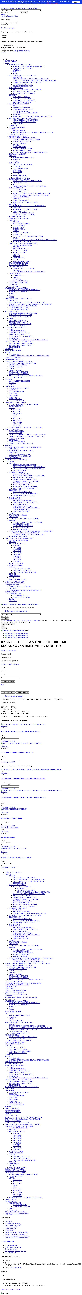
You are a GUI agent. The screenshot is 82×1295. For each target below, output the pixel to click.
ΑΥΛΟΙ (15, 106)
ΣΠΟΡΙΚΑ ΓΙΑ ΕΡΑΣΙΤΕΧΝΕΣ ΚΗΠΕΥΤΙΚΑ (28, 468)
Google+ (18, 692)
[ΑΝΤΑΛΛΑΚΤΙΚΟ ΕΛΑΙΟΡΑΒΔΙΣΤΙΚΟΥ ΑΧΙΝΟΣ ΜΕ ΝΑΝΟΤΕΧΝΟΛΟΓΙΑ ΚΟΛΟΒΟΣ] (31, 769)
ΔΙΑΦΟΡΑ (12, 204)
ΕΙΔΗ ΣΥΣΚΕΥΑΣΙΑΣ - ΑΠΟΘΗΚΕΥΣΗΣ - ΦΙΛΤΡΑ (22, 1124)
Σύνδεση (3, 52)
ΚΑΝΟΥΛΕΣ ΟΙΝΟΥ (20, 250)
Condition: (4, 657)
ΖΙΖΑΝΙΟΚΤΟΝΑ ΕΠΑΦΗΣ (22, 492)
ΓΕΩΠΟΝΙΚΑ (13, 220)
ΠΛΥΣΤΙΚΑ (13, 125)
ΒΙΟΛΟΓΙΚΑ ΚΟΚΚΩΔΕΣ (26, 890)
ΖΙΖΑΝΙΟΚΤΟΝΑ (19, 225)
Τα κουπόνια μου (10, 1252)
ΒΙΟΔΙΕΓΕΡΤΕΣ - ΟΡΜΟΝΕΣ (23, 477)
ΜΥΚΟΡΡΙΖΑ (17, 234)
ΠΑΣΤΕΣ (16, 231)
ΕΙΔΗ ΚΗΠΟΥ (14, 163)
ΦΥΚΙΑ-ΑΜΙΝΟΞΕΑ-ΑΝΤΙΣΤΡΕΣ (24, 479)
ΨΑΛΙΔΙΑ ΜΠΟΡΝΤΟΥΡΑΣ (22, 148)
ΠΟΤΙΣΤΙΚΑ (17, 166)
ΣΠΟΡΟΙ (16, 222)
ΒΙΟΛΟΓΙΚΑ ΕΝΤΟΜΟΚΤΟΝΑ (24, 501)
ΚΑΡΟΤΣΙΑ (17, 170)
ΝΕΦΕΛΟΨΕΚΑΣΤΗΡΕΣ (21, 107)
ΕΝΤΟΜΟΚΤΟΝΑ (19, 211)
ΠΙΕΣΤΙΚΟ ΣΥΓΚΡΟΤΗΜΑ (18, 281)
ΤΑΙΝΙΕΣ (16, 254)
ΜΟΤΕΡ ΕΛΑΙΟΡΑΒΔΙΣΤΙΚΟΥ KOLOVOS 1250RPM (16, 857)
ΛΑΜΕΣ (15, 72)
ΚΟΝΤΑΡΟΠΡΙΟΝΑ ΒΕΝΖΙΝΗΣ (24, 93)
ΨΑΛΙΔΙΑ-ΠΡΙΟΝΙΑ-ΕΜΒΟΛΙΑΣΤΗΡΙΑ (22, 138)
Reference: (4, 654)
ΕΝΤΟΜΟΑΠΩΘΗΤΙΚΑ (21, 511)
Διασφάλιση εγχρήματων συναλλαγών (17, 1236)
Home (7, 63)
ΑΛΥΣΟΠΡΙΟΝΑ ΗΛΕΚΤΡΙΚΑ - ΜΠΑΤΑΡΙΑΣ (28, 66)
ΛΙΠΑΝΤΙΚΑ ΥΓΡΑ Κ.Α (17, 216)
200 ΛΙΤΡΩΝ (17, 549)
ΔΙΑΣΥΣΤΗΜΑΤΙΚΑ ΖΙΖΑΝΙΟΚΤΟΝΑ (26, 493)
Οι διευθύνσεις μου (11, 1249)
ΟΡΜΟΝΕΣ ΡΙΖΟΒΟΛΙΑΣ (22, 232)
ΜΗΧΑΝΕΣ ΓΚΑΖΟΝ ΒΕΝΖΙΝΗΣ (24, 122)
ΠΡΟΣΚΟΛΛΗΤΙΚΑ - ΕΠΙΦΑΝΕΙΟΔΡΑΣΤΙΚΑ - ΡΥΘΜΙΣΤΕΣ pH (35, 240)
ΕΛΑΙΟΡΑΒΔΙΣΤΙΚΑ (20, 182)
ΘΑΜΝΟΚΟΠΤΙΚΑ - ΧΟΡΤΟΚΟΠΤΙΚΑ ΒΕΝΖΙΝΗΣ (31, 79)
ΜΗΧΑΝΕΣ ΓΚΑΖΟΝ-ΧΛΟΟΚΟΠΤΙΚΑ (23, 118)
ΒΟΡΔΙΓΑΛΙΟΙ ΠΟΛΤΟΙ (21, 527)
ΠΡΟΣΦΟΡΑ (13, 284)
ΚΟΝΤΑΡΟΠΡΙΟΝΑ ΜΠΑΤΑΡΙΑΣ (24, 91)
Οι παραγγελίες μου (11, 1245)
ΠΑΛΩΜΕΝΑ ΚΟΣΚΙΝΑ (21, 597)
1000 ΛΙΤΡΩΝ (17, 554)
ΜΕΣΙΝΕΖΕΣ (17, 77)
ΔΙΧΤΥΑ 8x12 (17, 411)
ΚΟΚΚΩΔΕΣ (21, 888)
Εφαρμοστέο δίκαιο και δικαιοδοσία (16, 1232)
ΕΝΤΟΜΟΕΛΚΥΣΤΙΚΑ (21, 510)
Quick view (4, 726)
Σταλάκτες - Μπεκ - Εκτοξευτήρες (24, 268)
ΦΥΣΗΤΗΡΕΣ (17, 172)
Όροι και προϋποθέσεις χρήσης (15, 1234)
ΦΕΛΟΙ (15, 259)
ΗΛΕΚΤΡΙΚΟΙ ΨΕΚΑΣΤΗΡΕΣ (23, 109)
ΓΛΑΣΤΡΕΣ (17, 173)
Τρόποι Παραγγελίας (11, 1227)
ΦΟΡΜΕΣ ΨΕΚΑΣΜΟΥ (21, 200)
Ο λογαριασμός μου (7, 1241)
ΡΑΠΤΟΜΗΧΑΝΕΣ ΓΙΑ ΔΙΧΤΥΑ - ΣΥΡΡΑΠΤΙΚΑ (30, 186)
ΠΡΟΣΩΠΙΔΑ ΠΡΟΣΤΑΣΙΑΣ (22, 84)
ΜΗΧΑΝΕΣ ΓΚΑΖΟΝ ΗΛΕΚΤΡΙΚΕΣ (25, 120)
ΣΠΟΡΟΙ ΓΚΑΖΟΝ (19, 470)
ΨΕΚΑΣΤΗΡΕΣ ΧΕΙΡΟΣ (21, 111)
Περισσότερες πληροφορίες (13, 696)
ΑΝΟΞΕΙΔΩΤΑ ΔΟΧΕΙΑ (21, 249)
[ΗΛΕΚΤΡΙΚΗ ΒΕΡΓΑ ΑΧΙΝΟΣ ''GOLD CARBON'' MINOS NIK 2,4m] (23, 724)
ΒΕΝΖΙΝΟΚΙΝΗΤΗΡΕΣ (17, 127)
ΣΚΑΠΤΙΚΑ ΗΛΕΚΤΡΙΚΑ (22, 102)
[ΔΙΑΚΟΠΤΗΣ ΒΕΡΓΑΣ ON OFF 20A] (14, 809)
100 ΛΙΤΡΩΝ (17, 547)
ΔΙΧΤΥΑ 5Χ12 (17, 418)
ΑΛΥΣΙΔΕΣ (16, 70)
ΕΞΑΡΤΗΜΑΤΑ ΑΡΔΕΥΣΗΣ (14, 992)
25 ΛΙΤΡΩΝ (17, 558)
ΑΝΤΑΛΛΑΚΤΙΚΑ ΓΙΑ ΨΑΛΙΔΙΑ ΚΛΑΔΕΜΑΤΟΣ (30, 152)
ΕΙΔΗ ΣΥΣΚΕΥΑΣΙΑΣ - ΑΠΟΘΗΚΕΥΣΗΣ (23, 243)
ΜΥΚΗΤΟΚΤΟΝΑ (19, 227)
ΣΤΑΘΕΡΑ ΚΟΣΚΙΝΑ (20, 595)
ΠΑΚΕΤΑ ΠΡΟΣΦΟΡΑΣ (17, 134)
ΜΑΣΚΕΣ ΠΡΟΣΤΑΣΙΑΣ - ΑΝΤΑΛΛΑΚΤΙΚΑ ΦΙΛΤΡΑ (31, 193)
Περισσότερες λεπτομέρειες (10, 664)
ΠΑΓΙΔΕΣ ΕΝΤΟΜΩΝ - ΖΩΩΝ (23, 213)
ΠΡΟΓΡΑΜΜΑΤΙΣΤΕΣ (20, 168)
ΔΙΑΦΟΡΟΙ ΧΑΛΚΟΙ (20, 529)
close (76, 2)
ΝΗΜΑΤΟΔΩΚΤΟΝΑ (20, 504)
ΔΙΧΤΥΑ (16, 184)
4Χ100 (15, 415)
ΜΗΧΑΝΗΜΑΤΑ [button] (11, 999)
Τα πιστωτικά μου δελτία (13, 1247)
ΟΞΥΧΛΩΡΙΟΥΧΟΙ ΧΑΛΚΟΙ (23, 526)
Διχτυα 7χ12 (17, 420)
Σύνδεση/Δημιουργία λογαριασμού (16, 611)
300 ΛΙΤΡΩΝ (17, 551)
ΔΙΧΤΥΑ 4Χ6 (17, 422)
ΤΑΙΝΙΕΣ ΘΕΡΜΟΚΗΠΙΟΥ (22, 570)
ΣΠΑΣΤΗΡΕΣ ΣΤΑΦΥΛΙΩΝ (18, 136)
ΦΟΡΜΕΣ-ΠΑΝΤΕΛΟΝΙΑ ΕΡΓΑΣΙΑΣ (25, 202)
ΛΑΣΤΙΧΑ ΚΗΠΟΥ (19, 175)
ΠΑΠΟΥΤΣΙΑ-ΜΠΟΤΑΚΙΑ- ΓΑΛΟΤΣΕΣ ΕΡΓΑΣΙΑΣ (30, 195)
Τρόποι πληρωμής (10, 1229)
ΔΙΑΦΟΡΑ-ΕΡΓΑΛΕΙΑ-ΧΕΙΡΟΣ (23, 157)
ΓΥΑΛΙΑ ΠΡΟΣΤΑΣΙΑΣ (21, 197)
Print (2, 685)
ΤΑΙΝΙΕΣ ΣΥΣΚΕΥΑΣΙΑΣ (21, 568)
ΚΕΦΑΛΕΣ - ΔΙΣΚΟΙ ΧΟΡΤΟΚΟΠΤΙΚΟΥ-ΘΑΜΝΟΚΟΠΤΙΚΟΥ (34, 81)
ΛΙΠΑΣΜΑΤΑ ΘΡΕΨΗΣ (21, 484)
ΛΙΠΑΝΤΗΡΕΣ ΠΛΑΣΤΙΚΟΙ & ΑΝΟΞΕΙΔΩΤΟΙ (29, 272)
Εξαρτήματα (16, 270)
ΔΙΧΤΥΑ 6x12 (17, 409)
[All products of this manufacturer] (8, 650)
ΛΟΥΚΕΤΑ (16, 159)
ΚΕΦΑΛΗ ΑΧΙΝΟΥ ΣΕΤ (8, 837)
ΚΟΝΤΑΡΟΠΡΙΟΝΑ (16, 88)
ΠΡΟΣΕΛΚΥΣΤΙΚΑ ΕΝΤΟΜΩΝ (24, 215)
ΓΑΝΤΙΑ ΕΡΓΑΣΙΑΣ (19, 191)
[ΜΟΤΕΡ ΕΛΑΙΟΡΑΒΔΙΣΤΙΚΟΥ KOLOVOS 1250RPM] (14, 848)
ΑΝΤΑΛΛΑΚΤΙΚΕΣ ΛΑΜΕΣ (23, 150)
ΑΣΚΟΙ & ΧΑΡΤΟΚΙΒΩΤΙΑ (22, 245)
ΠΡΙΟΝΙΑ (16, 145)
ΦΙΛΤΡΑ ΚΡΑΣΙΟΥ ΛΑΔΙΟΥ (18, 265)
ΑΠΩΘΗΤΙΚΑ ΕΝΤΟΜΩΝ (22, 241)
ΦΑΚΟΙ (15, 161)
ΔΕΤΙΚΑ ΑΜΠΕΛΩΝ (20, 252)
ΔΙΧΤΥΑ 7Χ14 (17, 426)
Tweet (3, 692)
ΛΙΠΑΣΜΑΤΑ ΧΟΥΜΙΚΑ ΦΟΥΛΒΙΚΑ (26, 481)
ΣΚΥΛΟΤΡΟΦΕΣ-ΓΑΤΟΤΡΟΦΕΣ (20, 218)
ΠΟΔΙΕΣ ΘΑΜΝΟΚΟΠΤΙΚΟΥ (23, 86)
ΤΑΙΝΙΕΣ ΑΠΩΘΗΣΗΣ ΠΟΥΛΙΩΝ (24, 572)
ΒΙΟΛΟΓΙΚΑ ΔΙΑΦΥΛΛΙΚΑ (22, 483)
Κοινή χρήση (10, 692)
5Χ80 (14, 417)
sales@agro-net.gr (15, 1267)
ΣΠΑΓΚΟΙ (16, 256)
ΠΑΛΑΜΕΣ (17, 279)
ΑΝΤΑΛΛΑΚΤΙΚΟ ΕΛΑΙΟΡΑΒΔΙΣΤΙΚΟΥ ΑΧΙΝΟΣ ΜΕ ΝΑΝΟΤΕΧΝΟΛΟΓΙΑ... (23, 779)
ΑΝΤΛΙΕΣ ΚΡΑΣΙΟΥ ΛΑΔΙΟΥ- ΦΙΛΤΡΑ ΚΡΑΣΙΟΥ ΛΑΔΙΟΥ (33, 132)
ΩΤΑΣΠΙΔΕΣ (17, 198)
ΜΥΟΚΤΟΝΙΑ (18, 207)
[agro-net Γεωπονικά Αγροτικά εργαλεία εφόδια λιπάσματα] (20, 8)
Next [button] (3, 626)
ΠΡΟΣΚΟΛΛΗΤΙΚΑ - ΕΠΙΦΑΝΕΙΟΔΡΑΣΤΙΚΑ (29, 535)
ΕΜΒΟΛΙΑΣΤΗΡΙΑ (19, 147)
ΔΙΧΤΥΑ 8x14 (17, 413)
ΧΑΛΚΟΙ (16, 238)
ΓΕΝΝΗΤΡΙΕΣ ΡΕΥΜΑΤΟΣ (18, 283)
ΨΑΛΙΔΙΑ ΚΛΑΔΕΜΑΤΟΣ (22, 141)
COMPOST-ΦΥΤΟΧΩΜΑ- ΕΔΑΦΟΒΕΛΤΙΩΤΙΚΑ (33, 892)
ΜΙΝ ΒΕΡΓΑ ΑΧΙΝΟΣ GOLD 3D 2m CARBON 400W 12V (17, 752)
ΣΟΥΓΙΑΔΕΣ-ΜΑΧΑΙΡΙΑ (17, 154)
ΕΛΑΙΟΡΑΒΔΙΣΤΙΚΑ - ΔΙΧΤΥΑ (19, 179)
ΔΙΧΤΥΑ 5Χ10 (17, 424)
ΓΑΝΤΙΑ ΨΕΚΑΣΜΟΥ (20, 190)
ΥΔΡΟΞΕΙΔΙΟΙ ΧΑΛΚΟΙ (21, 524)
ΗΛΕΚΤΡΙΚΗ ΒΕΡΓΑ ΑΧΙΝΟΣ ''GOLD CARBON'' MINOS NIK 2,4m (20, 731)
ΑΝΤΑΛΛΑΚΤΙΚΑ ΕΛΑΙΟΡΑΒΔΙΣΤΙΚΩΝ (27, 181)
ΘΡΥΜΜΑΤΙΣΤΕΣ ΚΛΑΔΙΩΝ (19, 263)
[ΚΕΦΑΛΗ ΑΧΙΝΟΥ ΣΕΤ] (10, 828)
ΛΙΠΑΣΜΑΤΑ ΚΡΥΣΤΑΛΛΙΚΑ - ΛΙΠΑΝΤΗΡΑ (29, 476)
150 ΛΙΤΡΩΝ (17, 560)
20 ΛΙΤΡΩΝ (17, 556)
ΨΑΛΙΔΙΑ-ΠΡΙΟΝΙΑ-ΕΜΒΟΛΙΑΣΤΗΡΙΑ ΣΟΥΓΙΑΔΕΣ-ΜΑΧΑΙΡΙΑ (27, 963)
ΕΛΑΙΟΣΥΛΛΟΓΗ (15, 274)
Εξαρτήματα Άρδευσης (16, 266)
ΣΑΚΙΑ (15, 277)
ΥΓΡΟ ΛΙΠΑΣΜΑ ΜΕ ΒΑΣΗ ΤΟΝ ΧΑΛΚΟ (27, 522)
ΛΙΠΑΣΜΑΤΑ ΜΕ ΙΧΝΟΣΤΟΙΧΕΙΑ (25, 486)
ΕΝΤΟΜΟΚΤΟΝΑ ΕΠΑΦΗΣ (22, 506)
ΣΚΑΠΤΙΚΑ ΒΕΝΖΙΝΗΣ (21, 97)
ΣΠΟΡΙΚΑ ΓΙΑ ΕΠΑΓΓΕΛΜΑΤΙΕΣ (24, 465)
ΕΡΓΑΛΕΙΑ (12, 156)
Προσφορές (8, 1221)
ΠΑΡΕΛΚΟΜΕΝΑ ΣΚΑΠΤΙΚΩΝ (24, 100)
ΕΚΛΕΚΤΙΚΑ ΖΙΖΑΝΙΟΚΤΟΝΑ (24, 495)
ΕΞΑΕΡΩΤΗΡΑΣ (18, 123)
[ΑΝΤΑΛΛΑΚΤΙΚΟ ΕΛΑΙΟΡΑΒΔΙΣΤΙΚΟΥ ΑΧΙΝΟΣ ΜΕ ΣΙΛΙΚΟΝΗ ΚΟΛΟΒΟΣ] (31, 790)
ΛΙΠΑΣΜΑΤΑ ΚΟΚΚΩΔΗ (22, 474)
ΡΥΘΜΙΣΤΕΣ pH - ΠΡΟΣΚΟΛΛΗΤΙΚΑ (26, 533)
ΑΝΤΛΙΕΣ (12, 129)
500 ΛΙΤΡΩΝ (17, 552)
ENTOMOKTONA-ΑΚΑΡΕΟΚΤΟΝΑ (25, 502)
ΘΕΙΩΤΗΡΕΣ (17, 114)
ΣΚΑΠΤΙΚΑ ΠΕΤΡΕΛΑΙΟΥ (22, 98)
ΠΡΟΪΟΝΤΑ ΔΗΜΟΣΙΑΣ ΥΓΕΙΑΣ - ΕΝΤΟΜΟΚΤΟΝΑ (27, 206)
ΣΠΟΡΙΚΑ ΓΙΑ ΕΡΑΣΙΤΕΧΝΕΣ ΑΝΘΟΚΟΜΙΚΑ (29, 467)
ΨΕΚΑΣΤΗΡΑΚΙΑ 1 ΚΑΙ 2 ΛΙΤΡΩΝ (25, 113)
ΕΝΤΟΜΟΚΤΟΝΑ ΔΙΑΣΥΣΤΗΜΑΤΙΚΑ (26, 508)
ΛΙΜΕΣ (15, 73)
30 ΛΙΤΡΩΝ (17, 561)
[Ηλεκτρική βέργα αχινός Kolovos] (12, 630)
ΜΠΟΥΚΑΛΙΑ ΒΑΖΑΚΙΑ (22, 261)
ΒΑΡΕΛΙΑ (16, 247)
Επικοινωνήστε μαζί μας (12, 1223)
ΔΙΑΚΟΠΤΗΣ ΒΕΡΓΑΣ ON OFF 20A (11, 818)
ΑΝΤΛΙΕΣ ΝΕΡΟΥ (19, 131)
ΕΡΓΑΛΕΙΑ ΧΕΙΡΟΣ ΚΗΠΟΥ (23, 165)
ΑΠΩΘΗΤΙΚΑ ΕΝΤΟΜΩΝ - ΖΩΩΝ (25, 209)
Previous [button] (4, 628)
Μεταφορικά (9, 1230)
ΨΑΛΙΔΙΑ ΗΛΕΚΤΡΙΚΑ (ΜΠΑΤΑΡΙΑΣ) (26, 140)
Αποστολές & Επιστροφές (13, 1225)
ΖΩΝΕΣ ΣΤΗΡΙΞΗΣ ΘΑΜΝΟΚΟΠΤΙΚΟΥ (27, 82)
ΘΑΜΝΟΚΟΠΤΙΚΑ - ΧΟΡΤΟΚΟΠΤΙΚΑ (22, 75)
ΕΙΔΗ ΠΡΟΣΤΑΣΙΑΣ (16, 188)
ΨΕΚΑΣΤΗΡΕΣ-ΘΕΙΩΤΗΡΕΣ (19, 104)
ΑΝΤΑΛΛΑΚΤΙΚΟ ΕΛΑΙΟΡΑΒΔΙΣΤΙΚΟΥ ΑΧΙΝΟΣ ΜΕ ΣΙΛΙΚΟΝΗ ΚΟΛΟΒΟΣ (23, 797)
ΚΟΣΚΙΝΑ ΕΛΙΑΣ (19, 275)
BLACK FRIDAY (11, 61)
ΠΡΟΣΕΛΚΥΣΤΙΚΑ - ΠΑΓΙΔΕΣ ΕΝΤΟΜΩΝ (28, 236)
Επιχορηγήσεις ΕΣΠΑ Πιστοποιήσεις (16, 1214)
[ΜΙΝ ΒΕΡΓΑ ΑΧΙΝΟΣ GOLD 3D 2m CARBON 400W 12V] (21, 743)
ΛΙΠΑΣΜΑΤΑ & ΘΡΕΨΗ (21, 224)
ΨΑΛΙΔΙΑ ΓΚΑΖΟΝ (20, 143)
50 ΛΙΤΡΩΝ (17, 545)
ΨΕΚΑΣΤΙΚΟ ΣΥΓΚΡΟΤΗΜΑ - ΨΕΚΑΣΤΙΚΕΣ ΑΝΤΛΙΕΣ (32, 116)
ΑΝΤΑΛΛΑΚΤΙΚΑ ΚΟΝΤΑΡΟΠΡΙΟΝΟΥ (27, 89)
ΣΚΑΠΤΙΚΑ (13, 95)
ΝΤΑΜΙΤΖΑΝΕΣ (18, 257)
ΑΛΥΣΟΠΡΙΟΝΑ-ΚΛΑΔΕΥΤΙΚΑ (20, 64)
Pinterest (25, 692)
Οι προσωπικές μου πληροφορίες (15, 1251)
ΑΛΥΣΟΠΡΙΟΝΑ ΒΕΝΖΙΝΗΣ (23, 68)
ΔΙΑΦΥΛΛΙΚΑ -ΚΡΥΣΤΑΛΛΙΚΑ (24, 488)
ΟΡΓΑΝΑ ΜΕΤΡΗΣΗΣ (20, 177)
